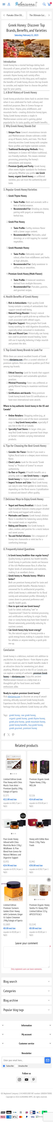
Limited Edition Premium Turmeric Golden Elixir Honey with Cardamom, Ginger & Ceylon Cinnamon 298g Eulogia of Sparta (13, 912)
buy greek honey (35, 724)
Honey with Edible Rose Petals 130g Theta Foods (39, 842)
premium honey (30, 728)
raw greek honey (28, 715)
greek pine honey (16, 721)
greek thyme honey (36, 718)
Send (48, 1060)
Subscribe (10, 1065)
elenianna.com (14, 696)
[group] (13, 763)
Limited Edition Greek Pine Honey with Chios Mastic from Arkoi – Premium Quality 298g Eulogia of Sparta (12, 785)
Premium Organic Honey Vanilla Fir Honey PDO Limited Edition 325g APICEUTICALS (39, 909)
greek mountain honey (35, 721)
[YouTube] (26, 1079)
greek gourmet (15, 728)
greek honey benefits (18, 724)
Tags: (5, 715)
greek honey (14, 715)
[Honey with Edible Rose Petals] (39, 823)
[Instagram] (19, 1079)
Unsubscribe (23, 1065)
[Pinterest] (33, 1079)
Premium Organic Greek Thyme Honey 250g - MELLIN (39, 782)
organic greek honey (18, 718)
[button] (10, 773)
